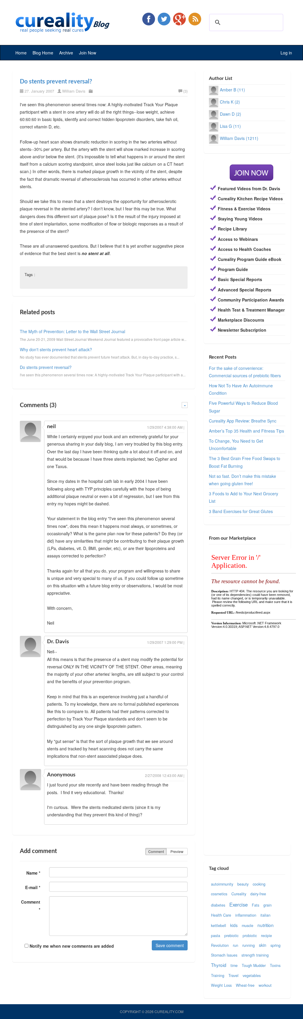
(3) (185, 91)
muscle (247, 925)
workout (265, 985)
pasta (215, 935)
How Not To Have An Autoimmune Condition (241, 389)
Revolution (220, 945)
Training (217, 975)
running (248, 945)
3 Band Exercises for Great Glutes (241, 511)
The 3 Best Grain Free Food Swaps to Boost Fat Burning (244, 462)
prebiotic (231, 935)
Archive (66, 53)
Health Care (221, 915)
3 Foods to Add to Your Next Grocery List (243, 497)
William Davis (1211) (239, 138)
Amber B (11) (232, 90)
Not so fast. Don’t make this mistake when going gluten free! (242, 479)
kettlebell (218, 925)
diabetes (218, 905)
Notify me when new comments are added (71, 946)
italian (265, 915)
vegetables (252, 975)
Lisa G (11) (230, 126)
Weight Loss (221, 985)
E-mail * (32, 887)
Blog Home (43, 53)
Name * (33, 873)
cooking (259, 884)
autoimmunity (222, 884)
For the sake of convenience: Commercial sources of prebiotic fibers (245, 371)
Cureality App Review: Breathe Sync (242, 421)
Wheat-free (245, 985)
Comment (156, 851)
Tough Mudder (254, 965)
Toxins (275, 965)
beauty (243, 884)
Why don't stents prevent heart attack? (56, 349)
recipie (266, 935)
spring (275, 945)
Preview (176, 851)
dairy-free (258, 894)
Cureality (238, 894)
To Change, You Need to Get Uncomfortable (236, 444)
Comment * (30, 905)
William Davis (74, 91)
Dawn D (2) (230, 114)
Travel (233, 975)
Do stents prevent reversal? (56, 82)
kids (234, 925)
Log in (286, 53)
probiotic (250, 935)
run (235, 945)
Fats (255, 905)
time (234, 965)
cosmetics (219, 894)
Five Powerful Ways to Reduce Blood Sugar (243, 406)
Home (21, 53)
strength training (255, 955)
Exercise (238, 904)
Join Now (87, 53)
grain (267, 905)
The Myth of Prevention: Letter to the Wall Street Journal (72, 331)
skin (262, 945)
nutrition (265, 925)
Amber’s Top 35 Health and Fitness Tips (246, 431)
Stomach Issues (224, 955)
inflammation (245, 915)
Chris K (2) (230, 102)
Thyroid (218, 965)
